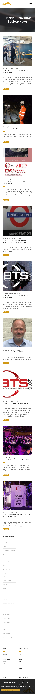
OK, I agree (4, 689)
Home (20, 654)
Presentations (6, 618)
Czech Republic (7, 569)
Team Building (6, 633)
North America (6, 614)
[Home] (6, 4)
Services (21, 657)
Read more (5, 88)
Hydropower (6, 577)
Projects (20, 659)
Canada (4, 558)
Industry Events (7, 580)
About (20, 666)
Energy (4, 573)
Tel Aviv (4, 663)
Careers (20, 668)
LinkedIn (4, 677)
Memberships (6, 607)
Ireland (4, 588)
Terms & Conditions (23, 677)
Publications (6, 626)
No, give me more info (14, 690)
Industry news (6, 584)
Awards (4, 546)
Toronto (4, 661)
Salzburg (5, 654)
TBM (4, 629)
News (20, 661)
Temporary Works (7, 637)
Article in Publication (8, 543)
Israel (4, 592)
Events (20, 663)
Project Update (6, 622)
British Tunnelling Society (9, 550)
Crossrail (5, 565)
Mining (4, 611)
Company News (7, 561)
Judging (5, 595)
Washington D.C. (6, 659)
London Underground (8, 603)
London (5, 599)
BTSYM (4, 554)
